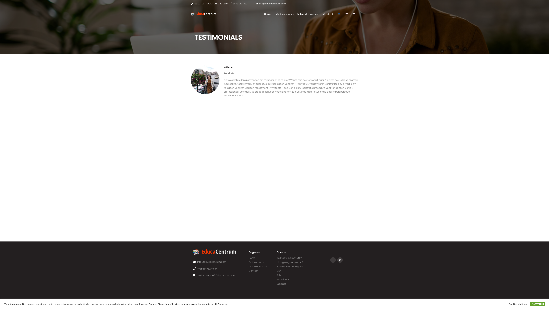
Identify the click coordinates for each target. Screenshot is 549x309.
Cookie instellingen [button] (518, 304)
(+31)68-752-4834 (239, 3)
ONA (279, 271)
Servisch (281, 283)
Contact (328, 14)
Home (267, 14)
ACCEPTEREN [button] (538, 304)
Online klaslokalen (307, 14)
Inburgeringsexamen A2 (290, 262)
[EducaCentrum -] (203, 15)
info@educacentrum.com (272, 3)
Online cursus (284, 14)
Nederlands (283, 279)
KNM (279, 275)
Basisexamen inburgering (291, 266)
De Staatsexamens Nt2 (289, 258)
